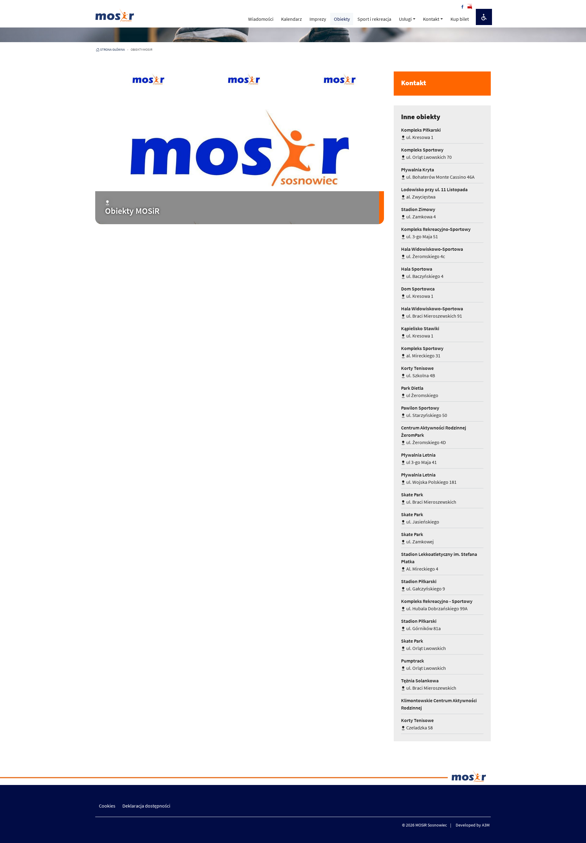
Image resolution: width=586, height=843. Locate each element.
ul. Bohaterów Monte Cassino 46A (438, 173)
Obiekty (342, 19)
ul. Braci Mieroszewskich (428, 498)
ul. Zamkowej (417, 538)
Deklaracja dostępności (146, 806)
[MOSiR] (115, 15)
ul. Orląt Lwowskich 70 (426, 153)
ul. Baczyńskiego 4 (422, 272)
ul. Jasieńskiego (420, 518)
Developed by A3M (473, 825)
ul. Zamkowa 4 (418, 213)
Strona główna (112, 49)
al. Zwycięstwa (434, 193)
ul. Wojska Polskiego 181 (429, 478)
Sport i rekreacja (374, 19)
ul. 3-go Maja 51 (436, 232)
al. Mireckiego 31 (422, 352)
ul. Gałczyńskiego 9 (423, 585)
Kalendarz (291, 19)
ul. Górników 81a (421, 624)
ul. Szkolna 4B (418, 371)
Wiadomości (260, 19)
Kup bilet (459, 19)
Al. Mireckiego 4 (439, 561)
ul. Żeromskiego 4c (432, 252)
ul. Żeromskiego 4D (433, 435)
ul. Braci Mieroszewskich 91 (432, 312)
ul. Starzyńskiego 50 (424, 411)
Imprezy (317, 19)
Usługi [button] (405, 19)
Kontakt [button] (431, 19)
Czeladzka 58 (417, 724)
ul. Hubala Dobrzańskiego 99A (436, 604)
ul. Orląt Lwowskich (423, 644)
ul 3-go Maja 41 (419, 458)
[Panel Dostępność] (484, 17)
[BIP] (469, 6)
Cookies (107, 806)
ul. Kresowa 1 (421, 133)
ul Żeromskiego (419, 391)
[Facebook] (462, 6)
